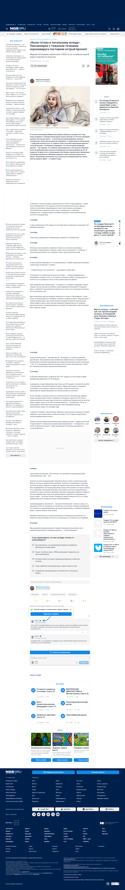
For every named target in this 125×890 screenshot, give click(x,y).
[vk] (39, 814)
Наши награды (10, 789)
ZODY (93, 24)
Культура (59, 787)
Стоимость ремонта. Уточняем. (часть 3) (46, 690)
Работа (79, 792)
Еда (33, 795)
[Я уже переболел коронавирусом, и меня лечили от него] (33, 566)
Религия (79, 798)
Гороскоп (71, 24)
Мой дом (59, 792)
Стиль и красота (102, 784)
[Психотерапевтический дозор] (63, 706)
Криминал (59, 784)
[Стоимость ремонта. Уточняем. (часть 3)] (34, 693)
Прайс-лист (9, 784)
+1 (82, 648)
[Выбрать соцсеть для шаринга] (88, 66)
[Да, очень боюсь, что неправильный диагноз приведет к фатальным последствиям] (33, 545)
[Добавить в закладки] (83, 66)
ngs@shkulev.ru (26, 871)
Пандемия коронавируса (58, 594)
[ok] (43, 814)
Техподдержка (10, 795)
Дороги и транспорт (38, 792)
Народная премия (103, 798)
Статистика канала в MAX (14, 801)
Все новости (16, 41)
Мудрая (37, 620)
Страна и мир (101, 787)
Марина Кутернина (43, 587)
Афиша (64, 24)
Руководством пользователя (71, 865)
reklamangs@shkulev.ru (69, 859)
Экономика (100, 792)
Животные (35, 798)
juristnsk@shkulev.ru (47, 873)
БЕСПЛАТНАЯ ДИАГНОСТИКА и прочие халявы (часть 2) (77, 691)
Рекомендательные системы (71, 877)
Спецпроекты (101, 795)
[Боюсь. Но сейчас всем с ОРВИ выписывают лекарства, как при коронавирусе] (33, 552)
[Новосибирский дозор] (63, 719)
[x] (53, 814)
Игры (88, 24)
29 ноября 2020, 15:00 (35, 61)
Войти (36, 663)
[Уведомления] (114, 28)
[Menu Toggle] (7, 28)
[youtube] (58, 814)
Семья (79, 801)
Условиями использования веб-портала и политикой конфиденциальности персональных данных (89, 868)
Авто (33, 781)
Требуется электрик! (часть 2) (46, 716)
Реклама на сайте (11, 781)
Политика (80, 787)
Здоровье (35, 801)
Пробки (62, 29)
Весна (34, 787)
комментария (40, 66)
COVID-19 (44, 594)
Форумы (46, 24)
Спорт (99, 781)
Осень (78, 784)
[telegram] (34, 814)
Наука (58, 795)
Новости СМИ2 (35, 675)
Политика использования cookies (72, 874)
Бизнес (34, 784)
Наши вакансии (11, 792)
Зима (57, 781)
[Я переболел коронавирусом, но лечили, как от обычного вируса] (33, 571)
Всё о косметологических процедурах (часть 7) (46, 704)
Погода (39, 24)
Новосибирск (72, 594)
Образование (60, 801)
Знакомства (31, 24)
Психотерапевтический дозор (76, 703)
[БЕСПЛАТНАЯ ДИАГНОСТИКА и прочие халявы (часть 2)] (63, 693)
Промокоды (22, 24)
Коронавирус (35, 594)
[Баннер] (60, 34)
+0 (82, 632)
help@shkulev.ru (18, 874)
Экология (100, 789)
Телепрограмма (55, 24)
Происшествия (81, 789)
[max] (48, 814)
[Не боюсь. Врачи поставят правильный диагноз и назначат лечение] (33, 559)
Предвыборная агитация (14, 798)
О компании (10, 787)
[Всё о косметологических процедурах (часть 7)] (34, 706)
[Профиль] (118, 28)
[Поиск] (109, 28)
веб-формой (36, 874)
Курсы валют (80, 24)
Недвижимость (11, 24)
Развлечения (81, 795)
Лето (57, 789)
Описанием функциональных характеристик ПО (76, 867)
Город (34, 789)
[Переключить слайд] (88, 739)
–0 (87, 632)
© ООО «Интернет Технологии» (14, 884)
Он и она (79, 781)
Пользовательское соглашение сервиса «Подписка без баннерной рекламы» (84, 879)
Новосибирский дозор (76, 715)
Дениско (37, 636)
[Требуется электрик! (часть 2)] (34, 719)
